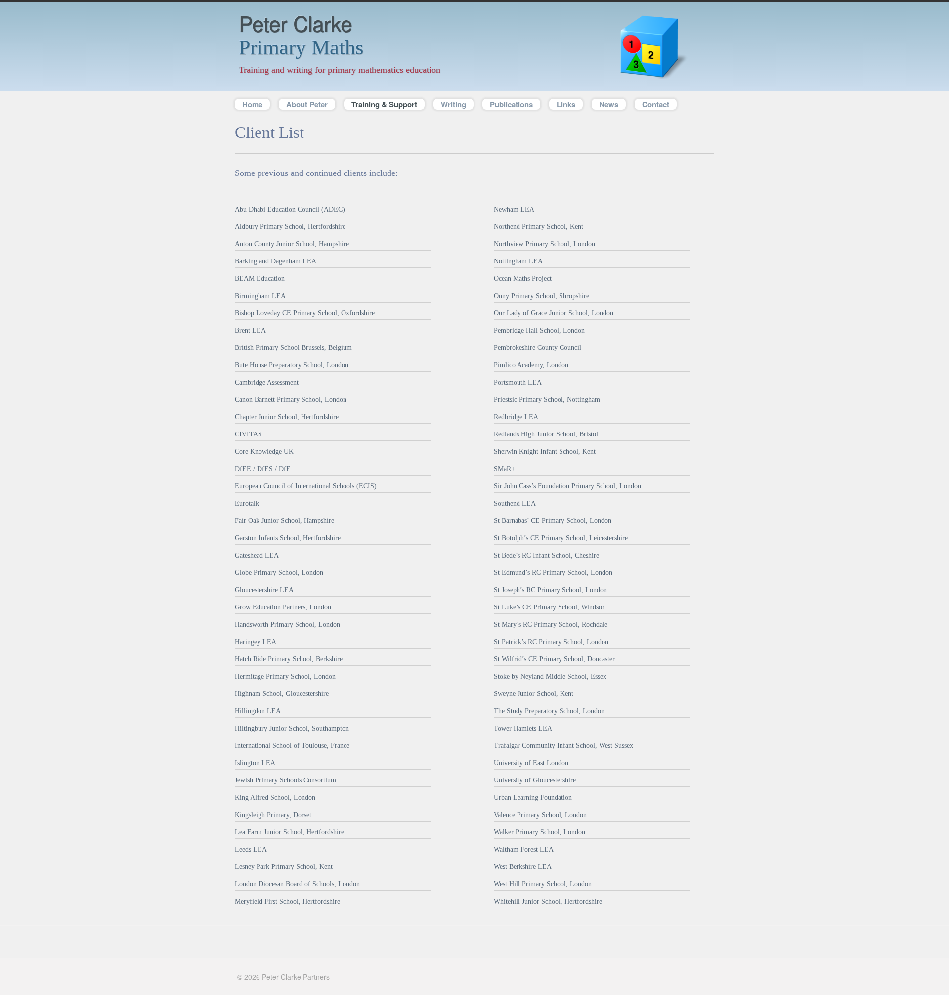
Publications (511, 104)
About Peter (307, 104)
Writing (453, 104)
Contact (655, 104)
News (608, 104)
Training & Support (380, 104)
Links (566, 104)
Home (252, 104)
